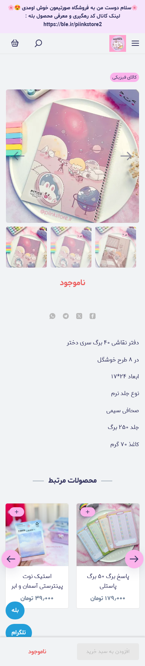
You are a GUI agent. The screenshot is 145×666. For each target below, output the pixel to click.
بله (15, 610)
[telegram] (66, 317)
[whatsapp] (52, 317)
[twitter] (79, 317)
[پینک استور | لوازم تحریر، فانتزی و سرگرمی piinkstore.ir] (117, 43)
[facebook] (93, 317)
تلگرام (19, 633)
